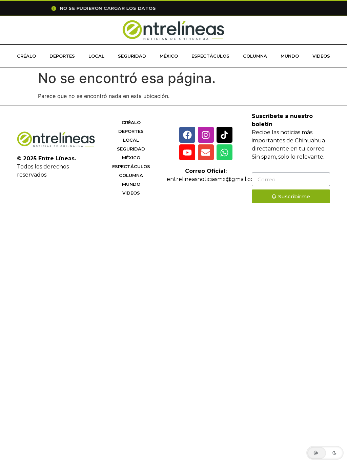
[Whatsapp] (224, 152)
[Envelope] (206, 152)
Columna (255, 56)
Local (96, 56)
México (169, 56)
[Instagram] (206, 135)
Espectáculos (210, 56)
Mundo (290, 56)
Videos (321, 56)
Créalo (26, 56)
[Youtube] (187, 152)
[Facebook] (187, 135)
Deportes (62, 56)
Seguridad (132, 56)
